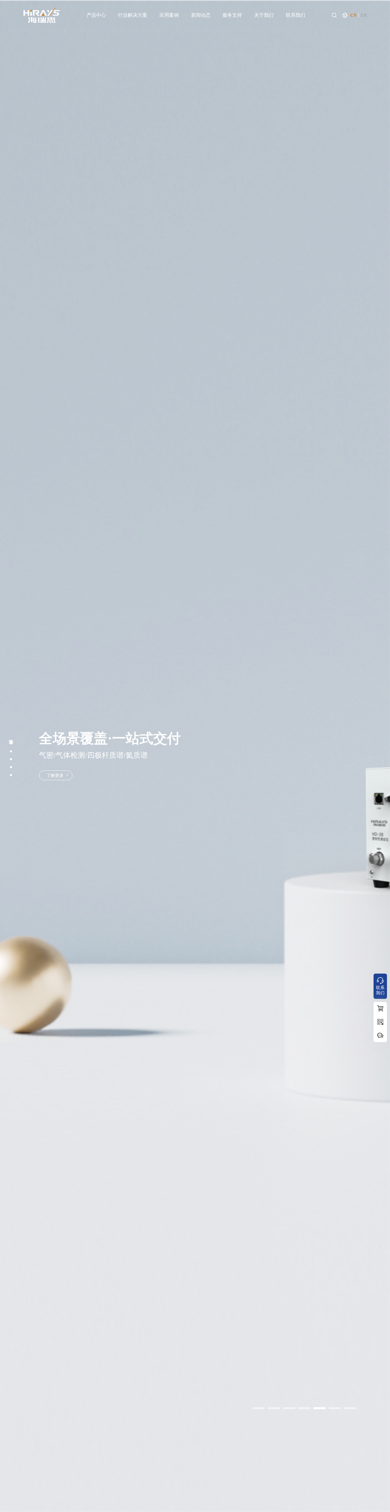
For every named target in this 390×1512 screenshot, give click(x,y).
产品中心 (96, 15)
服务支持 (232, 15)
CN (353, 15)
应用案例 (169, 15)
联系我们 (295, 15)
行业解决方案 (132, 15)
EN (364, 15)
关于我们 (264, 15)
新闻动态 (201, 15)
